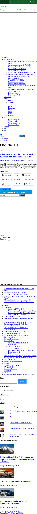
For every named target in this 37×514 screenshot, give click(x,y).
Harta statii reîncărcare (11, 339)
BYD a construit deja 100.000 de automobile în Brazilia (13, 502)
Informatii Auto (9, 59)
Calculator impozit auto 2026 (16, 192)
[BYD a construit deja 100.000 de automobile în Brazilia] (7, 497)
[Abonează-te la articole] (4, 399)
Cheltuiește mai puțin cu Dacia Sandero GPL (26, 2)
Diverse (10, 113)
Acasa (6, 57)
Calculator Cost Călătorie (16, 71)
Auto (5, 99)
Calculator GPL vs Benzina (17, 69)
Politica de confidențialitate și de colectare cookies (20, 356)
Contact (6, 127)
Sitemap (2, 403)
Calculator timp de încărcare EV (18, 76)
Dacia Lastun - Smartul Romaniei (15, 292)
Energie (10, 106)
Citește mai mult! (5, 189)
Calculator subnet (14, 123)
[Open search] (1, 134)
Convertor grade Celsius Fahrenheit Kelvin (22, 311)
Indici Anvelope (13, 93)
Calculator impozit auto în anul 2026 (20, 67)
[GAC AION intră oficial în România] (7, 477)
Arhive (2, 235)
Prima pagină (4, 140)
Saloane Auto (12, 344)
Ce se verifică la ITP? (15, 78)
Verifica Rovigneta (14, 91)
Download (7, 371)
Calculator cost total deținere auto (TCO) (21, 72)
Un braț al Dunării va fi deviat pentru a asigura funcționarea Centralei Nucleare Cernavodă (17, 459)
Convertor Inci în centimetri (17, 315)
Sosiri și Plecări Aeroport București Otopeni (18, 358)
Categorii (3, 239)
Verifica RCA (8, 363)
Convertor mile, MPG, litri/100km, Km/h (21, 313)
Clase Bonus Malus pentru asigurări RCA (21, 89)
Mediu (10, 110)
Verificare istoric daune (15, 82)
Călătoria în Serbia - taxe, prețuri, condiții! (17, 300)
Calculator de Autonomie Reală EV (19, 65)
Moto (10, 112)
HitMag (20, 513)
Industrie (11, 115)
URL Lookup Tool (14, 119)
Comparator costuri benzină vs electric (20, 74)
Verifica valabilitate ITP (16, 348)
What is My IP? (13, 121)
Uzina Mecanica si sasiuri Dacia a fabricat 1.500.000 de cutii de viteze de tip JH (17, 155)
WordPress (11, 513)
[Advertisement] (18, 36)
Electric (10, 100)
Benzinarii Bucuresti (10, 369)
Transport (11, 102)
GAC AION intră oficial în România (16, 294)
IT (5, 117)
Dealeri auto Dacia (14, 95)
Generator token (13, 125)
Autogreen (3, 6)
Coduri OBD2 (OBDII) (16, 80)
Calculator (7, 97)
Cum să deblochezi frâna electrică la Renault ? (19, 302)
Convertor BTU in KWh (16, 309)
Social (10, 104)
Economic (11, 108)
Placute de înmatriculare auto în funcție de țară (19, 289)
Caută (2, 378)
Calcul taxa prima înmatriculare (18, 343)
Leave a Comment (27, 160)
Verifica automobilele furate (17, 84)
